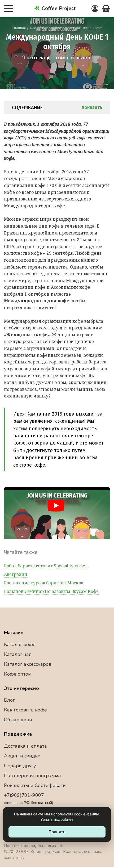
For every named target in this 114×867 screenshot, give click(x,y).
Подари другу (20, 766)
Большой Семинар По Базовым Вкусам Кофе (51, 591)
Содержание (57, 107)
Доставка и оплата (25, 746)
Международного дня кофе (34, 206)
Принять (57, 831)
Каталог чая (18, 654)
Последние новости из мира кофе (72, 28)
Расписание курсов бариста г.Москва (43, 583)
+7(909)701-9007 (28, 798)
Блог (34, 28)
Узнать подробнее (57, 819)
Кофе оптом (18, 674)
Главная (19, 28)
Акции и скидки (22, 756)
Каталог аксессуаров (27, 664)
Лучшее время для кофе (57, 19)
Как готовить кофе (25, 710)
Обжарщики (18, 720)
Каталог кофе (20, 644)
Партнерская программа (32, 775)
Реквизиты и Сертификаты (35, 785)
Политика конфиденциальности (33, 845)
